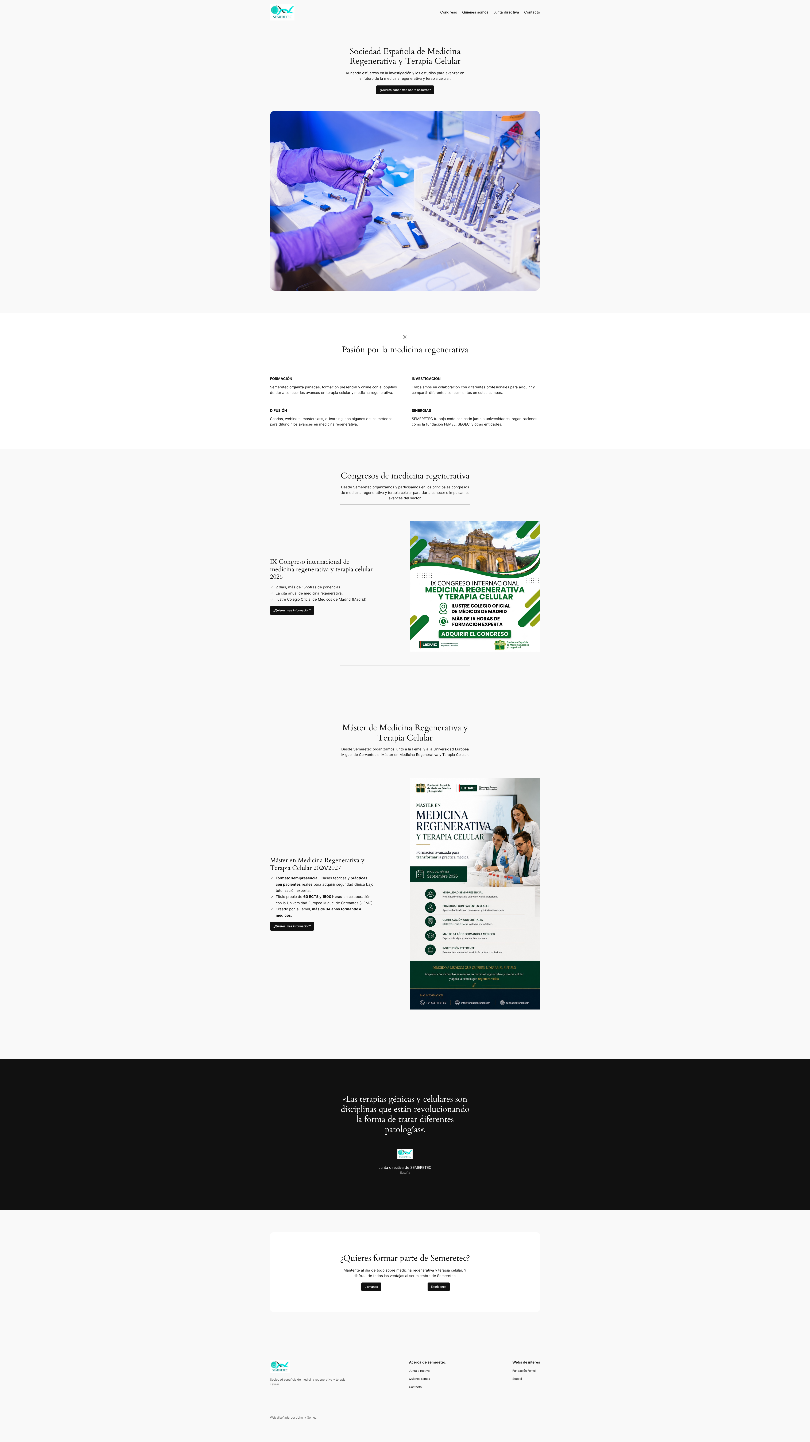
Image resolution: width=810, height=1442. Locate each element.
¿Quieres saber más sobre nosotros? (405, 90)
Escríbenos (438, 1286)
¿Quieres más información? (292, 610)
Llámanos (371, 1286)
